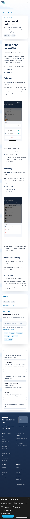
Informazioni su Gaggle (21, 438)
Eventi (17, 467)
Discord (4, 467)
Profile (13, 35)
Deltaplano (18, 477)
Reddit (3, 474)
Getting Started (5, 446)
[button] (15, 513)
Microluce (18, 481)
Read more (9, 505)
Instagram (4, 472)
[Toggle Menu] (28, 2)
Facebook (4, 470)
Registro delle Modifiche (21, 445)
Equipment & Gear (8, 339)
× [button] (28, 498)
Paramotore (19, 474)
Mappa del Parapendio (21, 470)
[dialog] (15, 508)
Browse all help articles (9, 305)
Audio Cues (7, 336)
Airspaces (12, 333)
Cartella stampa (19, 443)
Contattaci (18, 441)
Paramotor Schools (20, 484)
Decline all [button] (22, 516)
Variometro (18, 472)
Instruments (19, 333)
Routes (4, 436)
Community (7, 35)
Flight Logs (4, 448)
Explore (4, 451)
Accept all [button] (8, 516)
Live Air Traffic (5, 441)
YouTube (4, 477)
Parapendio (18, 479)
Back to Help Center (7, 12)
